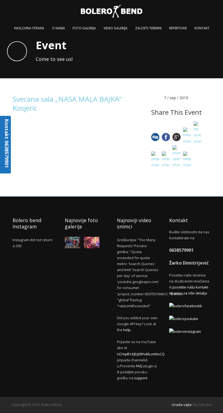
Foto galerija (84, 28)
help (127, 329)
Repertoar (178, 28)
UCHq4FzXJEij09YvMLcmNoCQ (141, 354)
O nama (58, 28)
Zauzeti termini (148, 28)
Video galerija (116, 28)
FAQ (139, 366)
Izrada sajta (181, 404)
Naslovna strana (29, 28)
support (140, 377)
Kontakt (201, 28)
